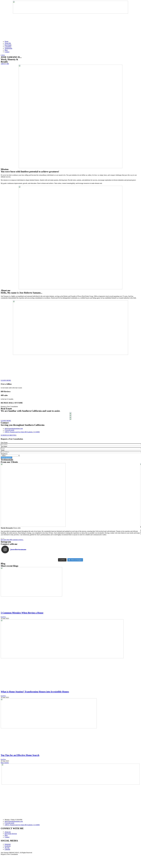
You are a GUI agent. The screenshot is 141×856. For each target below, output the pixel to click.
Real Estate (8, 45)
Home (6, 41)
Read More (3, 617)
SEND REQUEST (6, 457)
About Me (8, 43)
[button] (3, 55)
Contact (7, 52)
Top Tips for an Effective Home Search (20, 755)
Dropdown (4, 454)
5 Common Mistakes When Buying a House (22, 612)
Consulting (8, 46)
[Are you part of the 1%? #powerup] (42, 556)
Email (2, 450)
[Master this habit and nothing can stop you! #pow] (15, 556)
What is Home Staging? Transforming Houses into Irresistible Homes (35, 691)
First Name (4, 442)
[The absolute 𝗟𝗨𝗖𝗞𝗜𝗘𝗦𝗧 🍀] (98, 556)
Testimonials (8, 48)
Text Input (4, 446)
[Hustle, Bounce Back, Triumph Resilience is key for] (126, 556)
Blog (6, 50)
